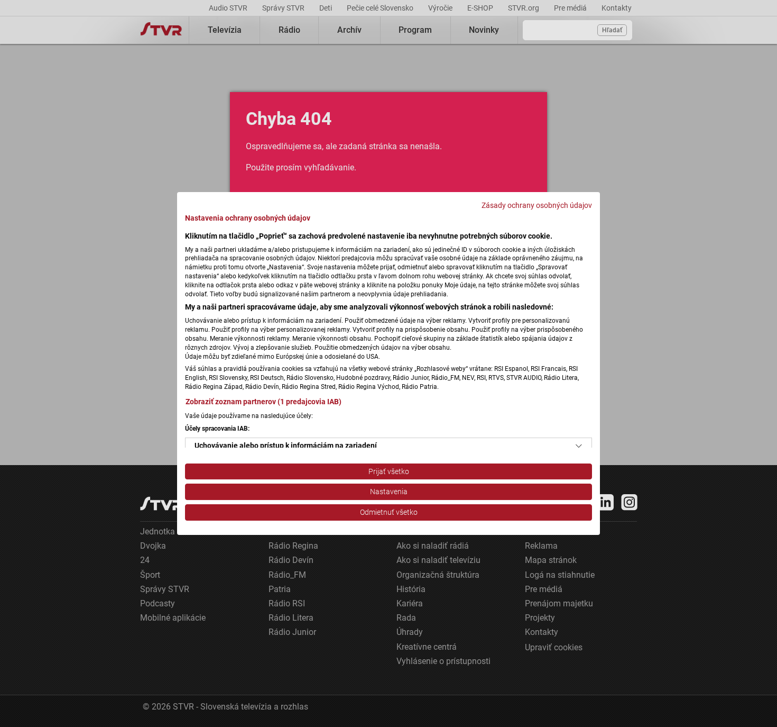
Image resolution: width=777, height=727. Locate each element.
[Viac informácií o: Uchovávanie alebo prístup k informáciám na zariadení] (579, 446)
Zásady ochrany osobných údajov (537, 205)
